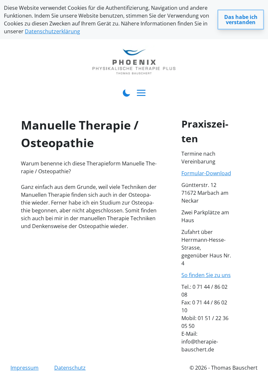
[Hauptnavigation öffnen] (141, 93)
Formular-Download (206, 173)
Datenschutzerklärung (52, 31)
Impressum (24, 367)
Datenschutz (70, 367)
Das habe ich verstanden (241, 19)
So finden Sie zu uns (206, 275)
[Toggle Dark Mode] (126, 92)
